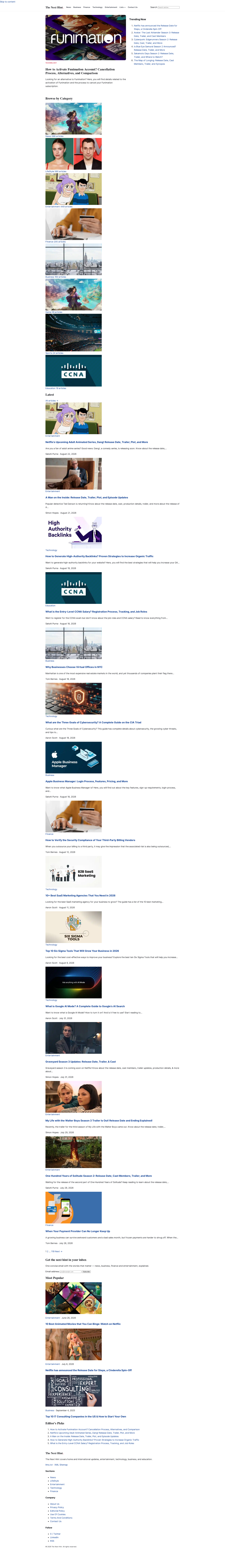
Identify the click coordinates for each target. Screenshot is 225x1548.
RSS (52, 1541)
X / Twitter (55, 1534)
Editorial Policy (57, 1511)
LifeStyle (54, 1481)
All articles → (51, 400)
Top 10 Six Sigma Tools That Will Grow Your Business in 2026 (82, 950)
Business (77, 7)
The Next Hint (54, 7)
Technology (97, 7)
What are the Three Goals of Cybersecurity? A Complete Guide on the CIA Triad (93, 722)
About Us (54, 1504)
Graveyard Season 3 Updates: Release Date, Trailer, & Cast (80, 1061)
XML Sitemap (61, 1465)
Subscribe (86, 1272)
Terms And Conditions (61, 1518)
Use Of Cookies (58, 1514)
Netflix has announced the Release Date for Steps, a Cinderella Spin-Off (88, 1370)
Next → (58, 1251)
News (68, 7)
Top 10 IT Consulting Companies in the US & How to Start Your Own (85, 1416)
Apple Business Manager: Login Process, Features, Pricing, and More (86, 781)
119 (52, 1251)
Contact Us (132, 7)
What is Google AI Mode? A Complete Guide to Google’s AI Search (85, 1006)
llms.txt (49, 1465)
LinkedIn (54, 1537)
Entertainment (111, 7)
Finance (86, 7)
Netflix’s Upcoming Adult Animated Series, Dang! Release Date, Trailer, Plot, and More (96, 442)
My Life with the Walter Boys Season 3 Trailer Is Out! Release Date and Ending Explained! (98, 1120)
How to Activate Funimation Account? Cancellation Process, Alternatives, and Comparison (80, 71)
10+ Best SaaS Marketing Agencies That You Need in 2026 (80, 895)
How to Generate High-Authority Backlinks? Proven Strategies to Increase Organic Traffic (99, 556)
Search (153, 7)
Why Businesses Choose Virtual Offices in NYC (74, 667)
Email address (52, 1271)
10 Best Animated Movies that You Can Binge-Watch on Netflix (83, 1323)
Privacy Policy (57, 1507)
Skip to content (7, 1)
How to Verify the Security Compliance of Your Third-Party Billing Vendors (90, 840)
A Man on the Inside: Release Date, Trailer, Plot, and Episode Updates (86, 497)
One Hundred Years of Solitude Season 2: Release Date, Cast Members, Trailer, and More (98, 1175)
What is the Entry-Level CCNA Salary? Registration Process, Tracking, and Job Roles (96, 611)
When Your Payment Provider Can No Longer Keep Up (77, 1231)
